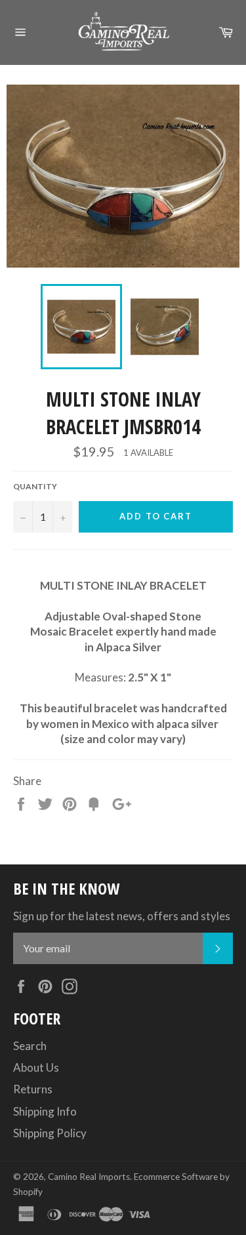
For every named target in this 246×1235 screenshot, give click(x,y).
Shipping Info (45, 1111)
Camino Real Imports (89, 1176)
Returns (32, 1089)
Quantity (35, 486)
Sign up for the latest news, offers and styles (121, 916)
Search (30, 1046)
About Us (36, 1067)
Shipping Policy (50, 1133)
